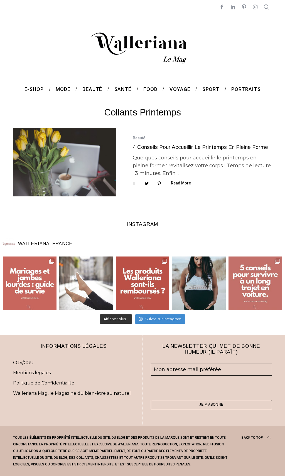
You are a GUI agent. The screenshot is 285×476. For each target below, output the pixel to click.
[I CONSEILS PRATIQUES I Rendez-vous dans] (255, 283)
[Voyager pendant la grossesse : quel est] (199, 283)
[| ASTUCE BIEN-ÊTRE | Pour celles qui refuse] (29, 283)
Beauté (139, 138)
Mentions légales (32, 372)
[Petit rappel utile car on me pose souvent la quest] (142, 283)
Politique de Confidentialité (43, 383)
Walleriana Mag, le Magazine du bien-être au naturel (72, 393)
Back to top (252, 438)
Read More (181, 183)
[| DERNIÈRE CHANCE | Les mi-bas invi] (86, 283)
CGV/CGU (23, 362)
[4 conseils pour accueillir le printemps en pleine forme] (64, 162)
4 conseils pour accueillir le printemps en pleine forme (200, 147)
